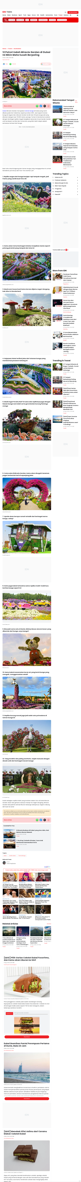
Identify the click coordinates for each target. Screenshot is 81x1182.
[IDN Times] (7, 12)
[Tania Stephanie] (4, 862)
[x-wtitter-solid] (44, 106)
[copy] (48, 106)
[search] (66, 12)
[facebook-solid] (41, 106)
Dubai (4, 111)
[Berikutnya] (51, 934)
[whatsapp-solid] (37, 106)
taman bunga (29, 111)
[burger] (77, 15)
